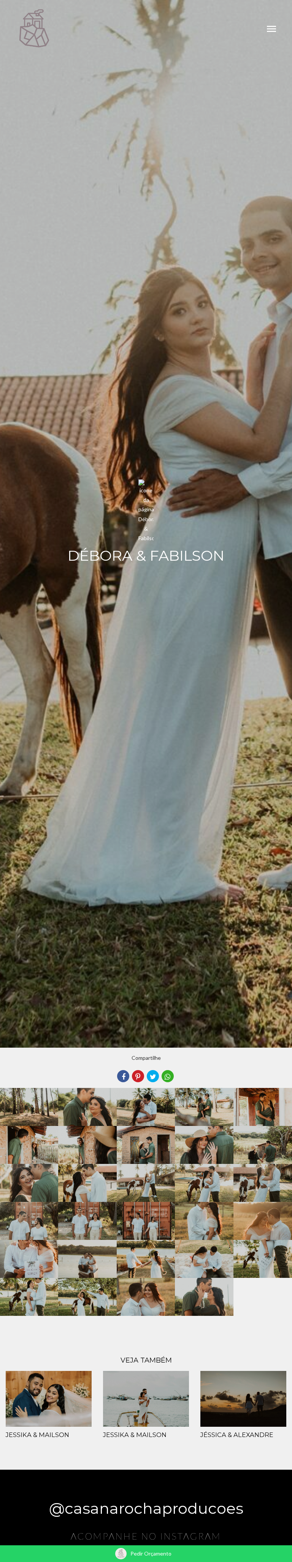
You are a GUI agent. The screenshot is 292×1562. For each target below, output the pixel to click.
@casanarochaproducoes (146, 1508)
